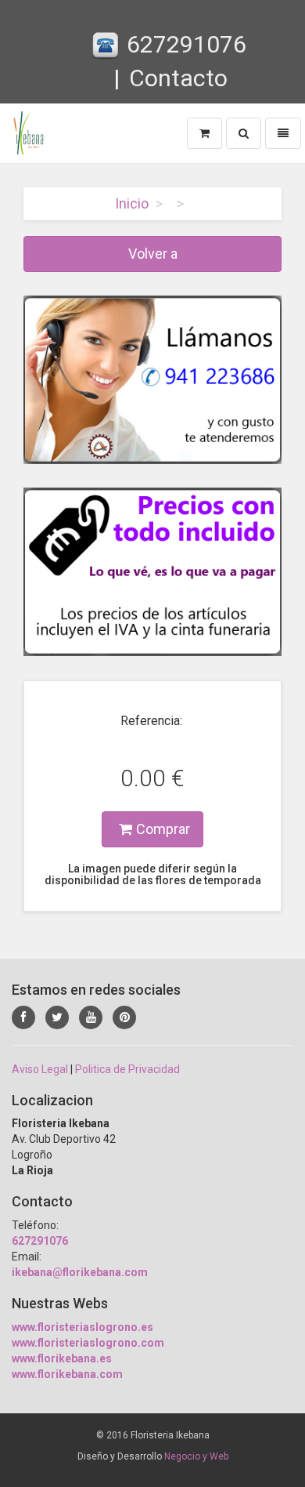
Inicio (132, 203)
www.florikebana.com (67, 1374)
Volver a (153, 253)
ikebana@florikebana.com (80, 1272)
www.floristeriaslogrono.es (82, 1327)
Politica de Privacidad (127, 1069)
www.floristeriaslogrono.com (88, 1342)
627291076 (186, 44)
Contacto (178, 78)
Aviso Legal (40, 1069)
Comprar (163, 829)
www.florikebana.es (62, 1358)
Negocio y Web (196, 1456)
